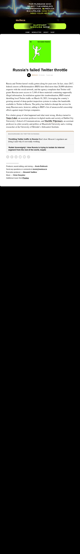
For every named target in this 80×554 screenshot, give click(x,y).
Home (28, 32)
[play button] (29, 75)
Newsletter (36, 32)
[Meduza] (20, 20)
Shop (52, 32)
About (45, 32)
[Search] (58, 20)
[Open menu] (62, 20)
